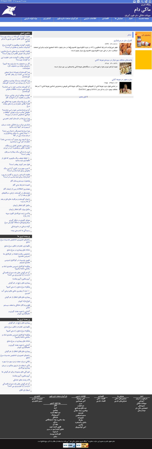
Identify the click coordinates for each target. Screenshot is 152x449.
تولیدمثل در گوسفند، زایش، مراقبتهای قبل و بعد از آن (16, 194)
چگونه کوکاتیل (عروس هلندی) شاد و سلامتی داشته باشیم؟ (16, 268)
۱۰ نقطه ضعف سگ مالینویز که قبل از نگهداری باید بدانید (16, 159)
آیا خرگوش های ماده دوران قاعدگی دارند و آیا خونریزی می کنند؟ (16, 274)
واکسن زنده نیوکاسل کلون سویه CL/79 (18, 215)
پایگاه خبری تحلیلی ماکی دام (78, 441)
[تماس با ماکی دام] (146, 1)
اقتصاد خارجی (100, 401)
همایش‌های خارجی (120, 401)
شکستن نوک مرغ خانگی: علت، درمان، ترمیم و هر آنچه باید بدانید (15, 126)
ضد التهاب (80, 406)
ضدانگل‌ (55, 418)
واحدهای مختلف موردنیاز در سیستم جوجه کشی (113, 60)
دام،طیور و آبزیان (141, 399)
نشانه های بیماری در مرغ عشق (18, 250)
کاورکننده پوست (55, 434)
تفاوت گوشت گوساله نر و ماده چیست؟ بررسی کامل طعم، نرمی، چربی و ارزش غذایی (15, 39)
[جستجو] (142, 1)
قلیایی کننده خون (55, 427)
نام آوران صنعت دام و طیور (67, 19)
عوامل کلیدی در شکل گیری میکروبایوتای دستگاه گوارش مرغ (17, 221)
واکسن (81, 425)
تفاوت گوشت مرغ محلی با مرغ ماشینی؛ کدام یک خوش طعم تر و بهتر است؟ (15, 52)
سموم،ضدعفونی (81, 415)
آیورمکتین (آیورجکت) (21, 279)
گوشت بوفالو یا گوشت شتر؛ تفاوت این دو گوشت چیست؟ (15, 59)
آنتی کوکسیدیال (80, 427)
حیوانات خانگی (142, 404)
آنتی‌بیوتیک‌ (55, 415)
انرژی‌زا (55, 432)
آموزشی (141, 401)
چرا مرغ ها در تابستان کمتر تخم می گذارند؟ (16, 120)
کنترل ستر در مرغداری (123, 41)
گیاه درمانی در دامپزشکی (20, 227)
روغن (55, 437)
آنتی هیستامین (81, 401)
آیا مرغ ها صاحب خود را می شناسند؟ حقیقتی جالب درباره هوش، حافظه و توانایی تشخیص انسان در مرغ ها (16, 112)
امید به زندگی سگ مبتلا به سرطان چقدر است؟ (17, 153)
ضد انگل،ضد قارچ (80, 408)
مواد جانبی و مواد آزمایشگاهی (55, 420)
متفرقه (81, 420)
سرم (80, 404)
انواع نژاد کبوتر (24, 301)
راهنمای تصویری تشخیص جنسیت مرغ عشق (15, 241)
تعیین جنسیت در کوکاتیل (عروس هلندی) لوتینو (17, 261)
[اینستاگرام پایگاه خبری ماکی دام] (9, 24)
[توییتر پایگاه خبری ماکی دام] (5, 24)
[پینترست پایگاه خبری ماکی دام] (25, 24)
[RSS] (138, 1)
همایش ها (119, 19)
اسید (55, 408)
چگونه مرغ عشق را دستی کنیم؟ (18, 287)
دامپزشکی (141, 406)
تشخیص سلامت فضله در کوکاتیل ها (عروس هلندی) (16, 255)
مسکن (55, 422)
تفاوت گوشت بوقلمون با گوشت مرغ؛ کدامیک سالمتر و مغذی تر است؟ (16, 46)
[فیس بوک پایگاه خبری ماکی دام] (17, 24)
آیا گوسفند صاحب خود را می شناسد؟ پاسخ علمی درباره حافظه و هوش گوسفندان (16, 89)
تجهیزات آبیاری (37, 399)
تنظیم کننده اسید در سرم (55, 429)
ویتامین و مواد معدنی (80, 411)
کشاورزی (47, 19)
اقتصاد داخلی (101, 399)
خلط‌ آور (55, 425)
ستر (129, 35)
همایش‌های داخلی (120, 399)
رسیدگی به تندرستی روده (20, 231)
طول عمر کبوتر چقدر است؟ (19, 165)
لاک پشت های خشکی (21, 380)
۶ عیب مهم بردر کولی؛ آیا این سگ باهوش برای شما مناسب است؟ (17, 170)
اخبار (130, 19)
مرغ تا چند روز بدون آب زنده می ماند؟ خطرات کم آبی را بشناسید (15, 141)
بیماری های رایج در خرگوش (19, 283)
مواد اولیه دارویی (30, 19)
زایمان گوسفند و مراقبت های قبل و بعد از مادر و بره (15, 200)
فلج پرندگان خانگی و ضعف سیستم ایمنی (17, 306)
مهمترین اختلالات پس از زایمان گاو (16, 189)
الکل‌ (55, 406)
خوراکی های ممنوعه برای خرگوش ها (16, 372)
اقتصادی (105, 19)
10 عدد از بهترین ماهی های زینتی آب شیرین (15, 292)
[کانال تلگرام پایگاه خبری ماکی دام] (13, 24)
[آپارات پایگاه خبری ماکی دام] (1, 24)
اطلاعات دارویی (90, 19)
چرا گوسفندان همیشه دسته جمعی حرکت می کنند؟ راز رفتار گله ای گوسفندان (17, 74)
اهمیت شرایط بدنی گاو (21, 185)
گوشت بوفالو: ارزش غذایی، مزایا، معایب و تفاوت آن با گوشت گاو (17, 97)
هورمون (80, 413)
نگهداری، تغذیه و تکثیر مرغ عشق (17, 246)
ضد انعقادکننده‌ (55, 413)
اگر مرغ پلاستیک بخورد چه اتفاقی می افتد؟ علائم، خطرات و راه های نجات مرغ (16, 104)
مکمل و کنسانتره (80, 423)
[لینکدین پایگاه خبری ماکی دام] (21, 24)
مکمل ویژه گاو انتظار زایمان (19, 210)
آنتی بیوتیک (80, 399)
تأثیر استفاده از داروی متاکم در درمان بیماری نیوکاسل (16, 367)
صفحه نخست (143, 19)
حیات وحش (142, 411)
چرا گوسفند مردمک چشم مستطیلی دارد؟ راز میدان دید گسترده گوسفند (16, 82)
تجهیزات (81, 418)
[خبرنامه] (134, 1)
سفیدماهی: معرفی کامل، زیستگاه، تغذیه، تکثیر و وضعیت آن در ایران (16, 147)
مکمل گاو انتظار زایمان (21, 206)
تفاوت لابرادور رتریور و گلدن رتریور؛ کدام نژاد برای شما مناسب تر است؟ (15, 176)
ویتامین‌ (55, 410)
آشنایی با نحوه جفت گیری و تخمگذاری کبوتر (19, 313)
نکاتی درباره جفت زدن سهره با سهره (16, 362)
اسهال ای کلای (24, 390)
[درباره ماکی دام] (150, 1)
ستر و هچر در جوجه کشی (122, 80)
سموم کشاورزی (37, 401)
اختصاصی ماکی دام (142, 408)
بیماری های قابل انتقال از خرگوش (17, 297)
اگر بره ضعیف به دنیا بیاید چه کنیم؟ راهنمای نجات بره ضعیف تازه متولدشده (16, 66)
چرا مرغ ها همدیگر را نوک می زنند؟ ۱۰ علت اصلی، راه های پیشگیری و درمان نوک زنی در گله (16, 133)
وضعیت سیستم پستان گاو (20, 181)
